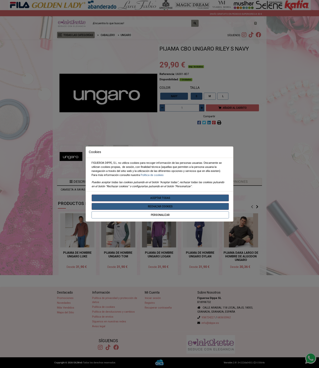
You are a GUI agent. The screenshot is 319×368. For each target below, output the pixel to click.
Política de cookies (152, 175)
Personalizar (160, 214)
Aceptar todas (160, 197)
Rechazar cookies (160, 206)
